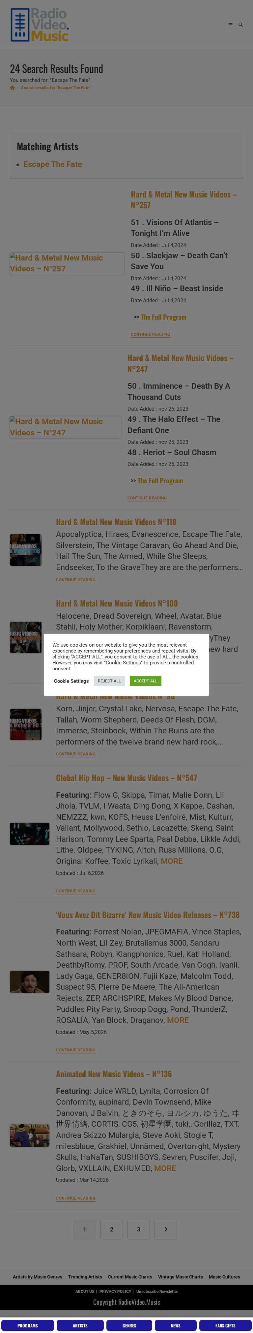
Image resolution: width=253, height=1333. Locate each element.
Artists (80, 1325)
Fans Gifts (225, 1325)
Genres (129, 1325)
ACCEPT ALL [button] (145, 680)
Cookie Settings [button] (71, 681)
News (176, 1325)
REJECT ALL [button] (109, 680)
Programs (27, 1325)
